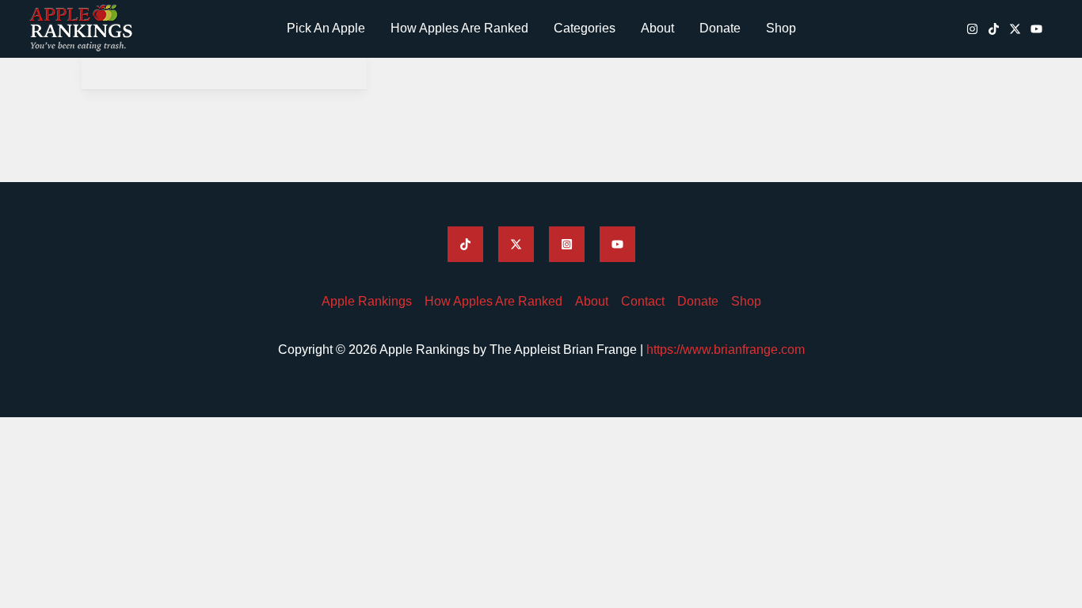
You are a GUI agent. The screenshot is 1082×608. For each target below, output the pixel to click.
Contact (643, 301)
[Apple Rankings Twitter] (516, 244)
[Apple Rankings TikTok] (994, 29)
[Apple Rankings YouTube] (1036, 29)
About (657, 28)
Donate (720, 28)
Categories (584, 28)
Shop (781, 28)
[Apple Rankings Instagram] (972, 29)
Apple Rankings (367, 301)
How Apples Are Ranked (459, 28)
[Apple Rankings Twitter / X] (1015, 29)
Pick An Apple (326, 28)
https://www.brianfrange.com (725, 349)
